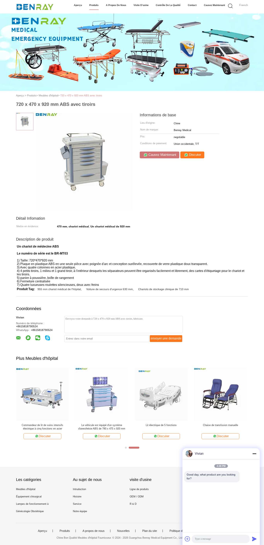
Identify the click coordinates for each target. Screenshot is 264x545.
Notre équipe (80, 511)
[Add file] (187, 539)
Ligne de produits (139, 489)
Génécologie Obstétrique (30, 511)
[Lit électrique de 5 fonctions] (161, 394)
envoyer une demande (166, 338)
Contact (192, 5)
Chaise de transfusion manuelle (220, 425)
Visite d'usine (141, 5)
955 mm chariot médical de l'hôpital (59, 289)
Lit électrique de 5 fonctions (161, 425)
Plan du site (149, 531)
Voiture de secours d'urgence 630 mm (109, 289)
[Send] (254, 539)
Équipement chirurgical (29, 496)
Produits (94, 5)
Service (77, 503)
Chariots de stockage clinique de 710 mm (163, 289)
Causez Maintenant (214, 5)
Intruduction (79, 489)
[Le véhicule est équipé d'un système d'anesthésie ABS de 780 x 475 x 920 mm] (101, 394)
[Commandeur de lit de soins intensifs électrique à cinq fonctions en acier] (42, 394)
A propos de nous (116, 5)
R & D (133, 503)
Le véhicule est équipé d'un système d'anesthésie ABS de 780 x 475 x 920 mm (101, 427)
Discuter (194, 155)
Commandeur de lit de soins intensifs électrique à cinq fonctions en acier (42, 427)
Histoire (77, 496)
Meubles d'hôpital (25, 489)
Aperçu (78, 5)
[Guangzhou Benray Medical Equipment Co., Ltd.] (35, 7)
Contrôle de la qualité (168, 5)
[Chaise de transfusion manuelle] (220, 394)
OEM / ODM (137, 496)
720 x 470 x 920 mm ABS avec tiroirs (81, 95)
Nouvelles (123, 531)
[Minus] (254, 453)
